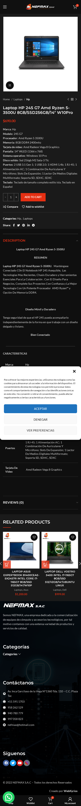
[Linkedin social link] (28, 225)
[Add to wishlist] (34, 537)
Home (6, 99)
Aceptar (40, 408)
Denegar (41, 419)
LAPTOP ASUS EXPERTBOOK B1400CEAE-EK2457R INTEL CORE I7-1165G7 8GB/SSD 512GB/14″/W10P (21, 578)
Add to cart (33, 197)
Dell (64, 589)
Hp (28, 99)
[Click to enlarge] (10, 85)
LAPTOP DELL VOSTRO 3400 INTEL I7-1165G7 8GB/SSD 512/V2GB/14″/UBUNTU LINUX (60, 578)
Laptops (18, 99)
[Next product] (76, 99)
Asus (25, 589)
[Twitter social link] (18, 225)
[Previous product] (68, 99)
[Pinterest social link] (23, 225)
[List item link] (40, 701)
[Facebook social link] (14, 225)
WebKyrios (70, 791)
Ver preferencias (40, 430)
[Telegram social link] (33, 225)
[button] (74, 371)
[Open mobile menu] (5, 7)
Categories (10, 654)
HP (14, 266)
